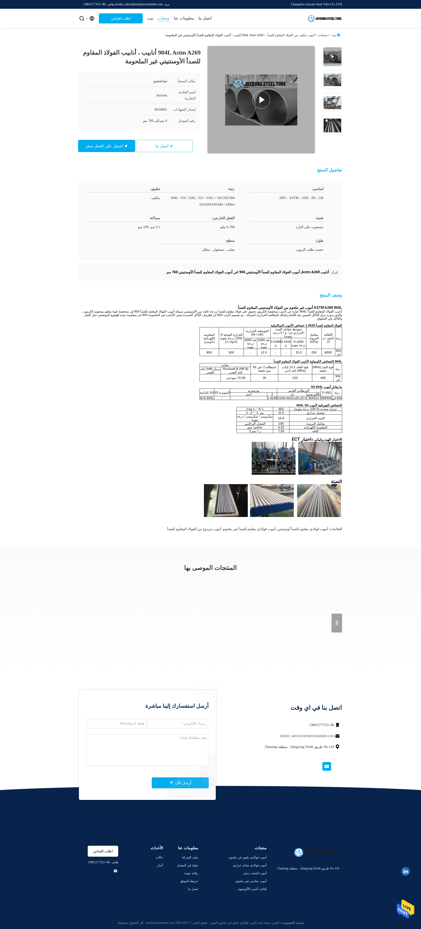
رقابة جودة (191, 873)
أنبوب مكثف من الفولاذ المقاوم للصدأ (291, 35)
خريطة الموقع (189, 881)
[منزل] (324, 18)
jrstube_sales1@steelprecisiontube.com (307, 736)
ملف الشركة (190, 857)
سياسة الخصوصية (293, 922)
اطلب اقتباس (121, 18)
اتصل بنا (205, 18)
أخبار (160, 865)
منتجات (163, 18)
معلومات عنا (184, 18)
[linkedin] (406, 871)
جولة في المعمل (187, 865)
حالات (159, 857)
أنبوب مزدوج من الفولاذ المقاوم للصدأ (194, 529)
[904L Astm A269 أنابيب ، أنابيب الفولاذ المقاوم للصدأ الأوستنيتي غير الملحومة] (261, 99)
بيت (150, 18)
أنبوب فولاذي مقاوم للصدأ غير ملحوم (249, 529)
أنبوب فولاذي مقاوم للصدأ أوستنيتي (302, 529)
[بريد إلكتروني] (332, 769)
